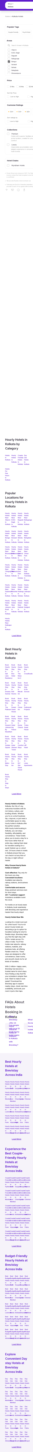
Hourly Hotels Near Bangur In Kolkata (7, 536)
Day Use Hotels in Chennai (26, 1396)
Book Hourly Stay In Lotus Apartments (26, 759)
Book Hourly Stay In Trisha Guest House (26, 722)
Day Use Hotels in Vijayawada (11, 1423)
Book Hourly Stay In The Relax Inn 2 (20, 671)
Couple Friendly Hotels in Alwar (21, 1235)
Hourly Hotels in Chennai (26, 1095)
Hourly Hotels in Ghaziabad (21, 1108)
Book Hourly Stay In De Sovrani (26, 687)
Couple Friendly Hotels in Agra (16, 1222)
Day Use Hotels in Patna (26, 1423)
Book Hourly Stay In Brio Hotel (13, 670)
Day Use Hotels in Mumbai (6, 1396)
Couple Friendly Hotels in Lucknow (6, 1210)
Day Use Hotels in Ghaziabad (21, 1411)
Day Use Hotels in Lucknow (6, 1411)
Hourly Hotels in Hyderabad (6, 1085)
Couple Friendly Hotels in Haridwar (26, 1210)
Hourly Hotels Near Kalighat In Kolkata (26, 606)
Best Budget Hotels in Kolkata (16, 1308)
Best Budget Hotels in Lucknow (6, 1308)
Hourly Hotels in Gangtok (11, 1129)
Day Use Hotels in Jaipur (21, 1396)
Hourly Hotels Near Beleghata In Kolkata (26, 536)
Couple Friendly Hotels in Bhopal (26, 1235)
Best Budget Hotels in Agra (16, 1321)
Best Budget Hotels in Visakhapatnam (16, 1334)
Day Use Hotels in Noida (11, 1411)
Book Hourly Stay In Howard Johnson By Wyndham (7, 724)
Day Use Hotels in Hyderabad (6, 1383)
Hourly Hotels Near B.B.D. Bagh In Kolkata (13, 519)
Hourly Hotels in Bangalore (21, 1085)
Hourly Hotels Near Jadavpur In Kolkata (26, 590)
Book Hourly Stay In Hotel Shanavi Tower (13, 743)
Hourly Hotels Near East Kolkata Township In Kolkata (26, 572)
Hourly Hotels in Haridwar (26, 1108)
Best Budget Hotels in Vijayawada (11, 1321)
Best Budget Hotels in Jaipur (21, 1293)
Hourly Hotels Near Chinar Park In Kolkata (26, 553)
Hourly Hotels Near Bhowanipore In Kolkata (7, 552)
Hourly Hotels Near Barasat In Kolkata (13, 536)
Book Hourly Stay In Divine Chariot (20, 721)
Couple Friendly (13, 32)
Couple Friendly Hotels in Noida (11, 1210)
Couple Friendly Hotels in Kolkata (16, 1210)
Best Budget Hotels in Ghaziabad (21, 1308)
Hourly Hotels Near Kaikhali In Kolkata (20, 606)
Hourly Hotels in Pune (6, 1119)
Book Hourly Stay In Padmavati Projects (26, 704)
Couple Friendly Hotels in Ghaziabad (21, 1210)
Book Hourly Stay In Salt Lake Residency (7, 671)
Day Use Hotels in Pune (6, 1423)
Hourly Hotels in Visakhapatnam (16, 1129)
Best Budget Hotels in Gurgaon (16, 1280)
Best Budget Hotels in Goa (21, 1321)
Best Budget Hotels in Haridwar (26, 1308)
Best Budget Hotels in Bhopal (26, 1334)
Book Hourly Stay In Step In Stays (7, 781)
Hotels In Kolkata (7, 458)
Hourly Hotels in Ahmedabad (6, 1129)
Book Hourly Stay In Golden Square (7, 742)
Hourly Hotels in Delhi (11, 1085)
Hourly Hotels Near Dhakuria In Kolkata (13, 570)
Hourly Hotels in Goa (21, 1119)
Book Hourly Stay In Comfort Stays (20, 742)
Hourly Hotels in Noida (11, 1108)
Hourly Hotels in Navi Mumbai (11, 1096)
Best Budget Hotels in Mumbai (6, 1293)
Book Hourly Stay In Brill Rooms (13, 688)
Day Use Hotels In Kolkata (26, 460)
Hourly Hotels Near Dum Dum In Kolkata (20, 571)
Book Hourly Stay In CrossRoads (26, 669)
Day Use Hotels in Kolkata (16, 1411)
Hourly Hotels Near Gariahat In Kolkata (13, 590)
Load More (16, 635)
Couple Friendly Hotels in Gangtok (11, 1235)
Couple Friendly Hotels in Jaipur (21, 1195)
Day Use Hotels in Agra (16, 1423)
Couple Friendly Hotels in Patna (26, 1222)
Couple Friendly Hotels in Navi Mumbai (11, 1196)
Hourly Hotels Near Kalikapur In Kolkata (7, 624)
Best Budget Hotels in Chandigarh (16, 1293)
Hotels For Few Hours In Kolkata (7, 474)
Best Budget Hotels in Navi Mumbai (11, 1294)
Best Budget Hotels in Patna (26, 1321)
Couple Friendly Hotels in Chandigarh (16, 1195)
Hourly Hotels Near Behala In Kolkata (20, 536)
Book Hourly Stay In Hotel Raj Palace (13, 722)
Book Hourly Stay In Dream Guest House (13, 705)
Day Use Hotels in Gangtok (11, 1436)
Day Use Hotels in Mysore (26, 1383)
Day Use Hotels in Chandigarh (16, 1396)
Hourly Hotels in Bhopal (26, 1129)
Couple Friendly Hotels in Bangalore (21, 1182)
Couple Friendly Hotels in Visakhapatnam (16, 1235)
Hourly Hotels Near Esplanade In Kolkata (7, 590)
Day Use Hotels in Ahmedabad (6, 1436)
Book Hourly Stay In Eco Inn (13, 759)
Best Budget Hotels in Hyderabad (6, 1280)
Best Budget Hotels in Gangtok (11, 1334)
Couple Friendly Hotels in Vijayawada (11, 1222)
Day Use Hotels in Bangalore (21, 1383)
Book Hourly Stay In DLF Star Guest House (20, 762)
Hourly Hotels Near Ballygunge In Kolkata (26, 518)
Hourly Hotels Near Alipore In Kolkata (7, 518)
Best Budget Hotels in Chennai (26, 1293)
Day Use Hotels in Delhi (11, 1383)
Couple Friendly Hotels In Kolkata (20, 460)
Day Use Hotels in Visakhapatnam (16, 1436)
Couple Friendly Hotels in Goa (21, 1222)
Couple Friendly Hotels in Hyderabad (6, 1182)
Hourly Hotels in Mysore (26, 1085)
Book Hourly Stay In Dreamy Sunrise (7, 688)
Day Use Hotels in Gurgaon (16, 1383)
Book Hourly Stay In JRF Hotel (26, 742)
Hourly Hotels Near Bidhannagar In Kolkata (13, 552)
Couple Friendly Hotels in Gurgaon (16, 1182)
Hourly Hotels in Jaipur (21, 1095)
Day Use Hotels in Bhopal (26, 1436)
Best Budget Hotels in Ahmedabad (6, 1334)
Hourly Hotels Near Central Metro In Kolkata (20, 553)
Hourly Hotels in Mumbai (6, 1095)
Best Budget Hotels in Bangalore (21, 1280)
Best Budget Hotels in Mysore (26, 1280)
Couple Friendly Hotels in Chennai (26, 1195)
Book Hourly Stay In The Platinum (7, 704)
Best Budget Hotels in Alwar (21, 1334)
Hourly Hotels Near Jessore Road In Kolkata (7, 607)
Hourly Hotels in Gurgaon (16, 1085)
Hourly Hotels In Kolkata (13, 459)
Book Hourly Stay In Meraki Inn (20, 688)
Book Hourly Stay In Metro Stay (7, 759)
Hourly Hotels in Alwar (21, 1129)
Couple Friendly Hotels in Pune (6, 1222)
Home (7, 16)
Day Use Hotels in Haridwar (26, 1411)
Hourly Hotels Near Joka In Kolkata (13, 606)
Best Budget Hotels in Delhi (11, 1280)
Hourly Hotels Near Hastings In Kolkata (20, 590)
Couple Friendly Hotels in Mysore (26, 1182)
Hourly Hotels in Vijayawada (11, 1119)
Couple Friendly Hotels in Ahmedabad (6, 1235)
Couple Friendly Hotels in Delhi (11, 1182)
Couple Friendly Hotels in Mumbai (6, 1195)
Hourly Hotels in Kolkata (16, 1108)
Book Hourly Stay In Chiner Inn (20, 704)
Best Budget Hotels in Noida (11, 1308)
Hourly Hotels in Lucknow (6, 1108)
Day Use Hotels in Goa (21, 1423)
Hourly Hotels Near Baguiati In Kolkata (20, 518)
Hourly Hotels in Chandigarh (16, 1095)
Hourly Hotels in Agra (16, 1119)
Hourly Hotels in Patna (26, 1119)
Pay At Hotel (26, 32)
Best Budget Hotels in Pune (6, 1321)
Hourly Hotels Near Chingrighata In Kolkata (7, 570)
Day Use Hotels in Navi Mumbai (11, 1397)
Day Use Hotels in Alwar (21, 1436)
